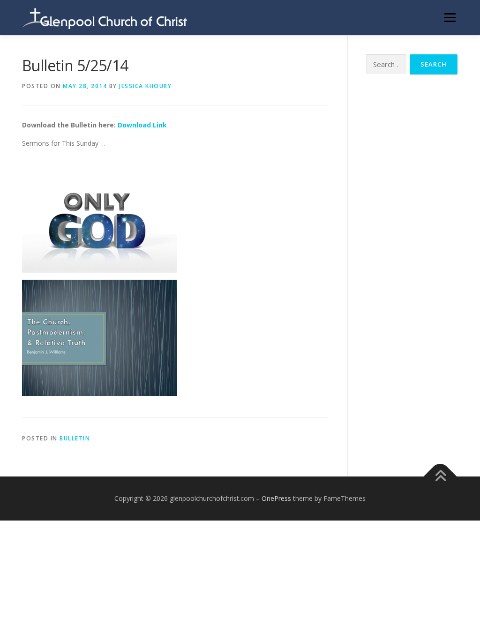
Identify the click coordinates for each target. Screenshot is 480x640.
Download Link (142, 124)
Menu (450, 17)
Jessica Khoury (145, 86)
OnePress (276, 498)
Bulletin (75, 438)
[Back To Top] (440, 476)
